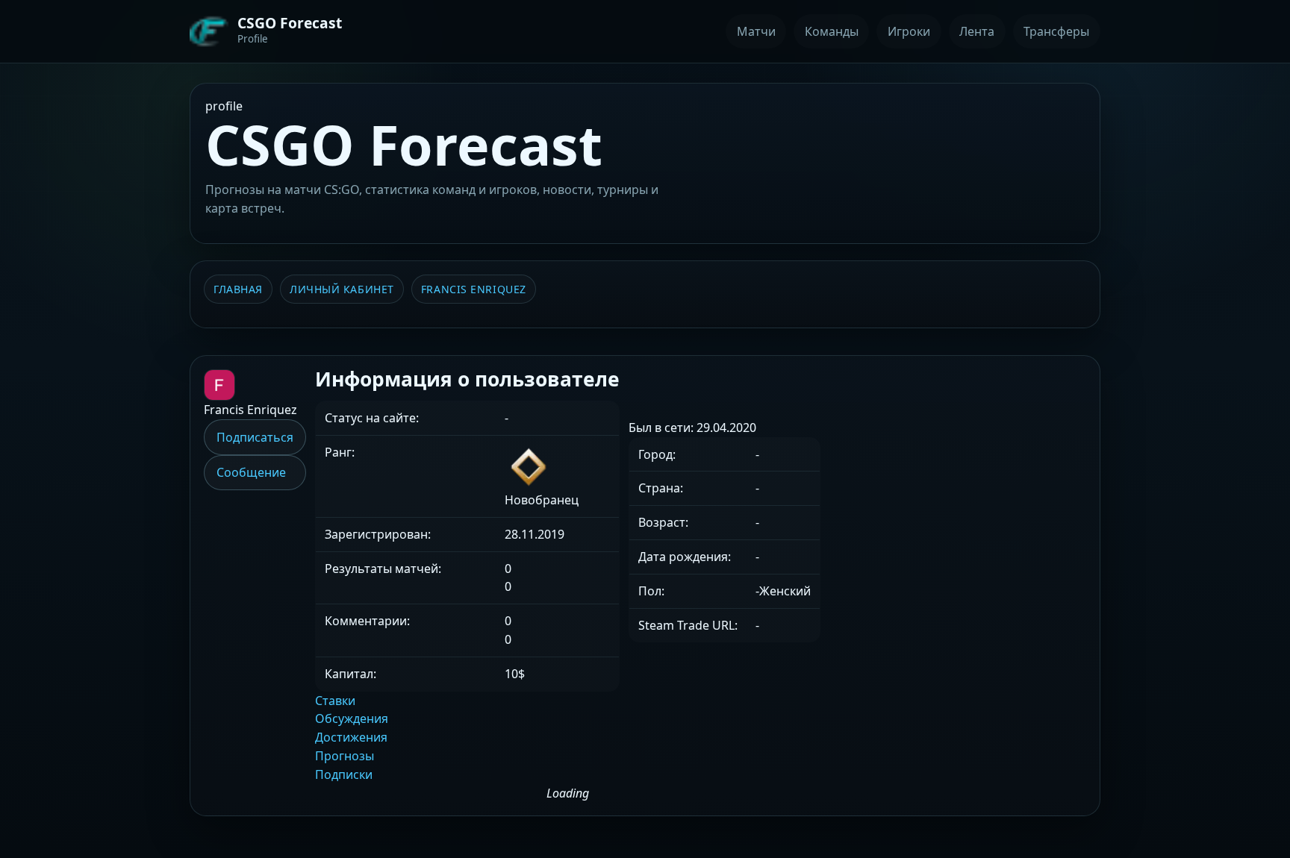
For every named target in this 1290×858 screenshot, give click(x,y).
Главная (238, 289)
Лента (976, 31)
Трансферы (1056, 31)
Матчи (756, 31)
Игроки (909, 31)
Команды (832, 31)
